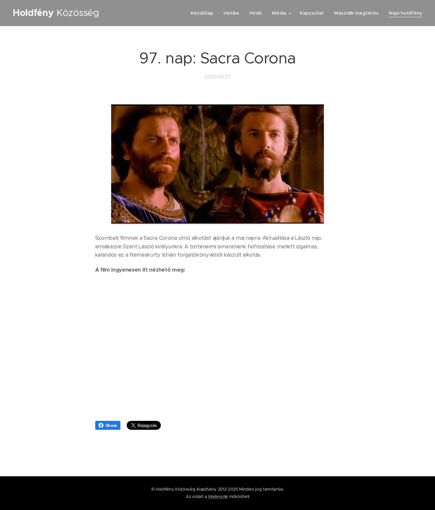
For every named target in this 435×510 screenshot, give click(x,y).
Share (111, 425)
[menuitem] (203, 13)
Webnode (218, 496)
